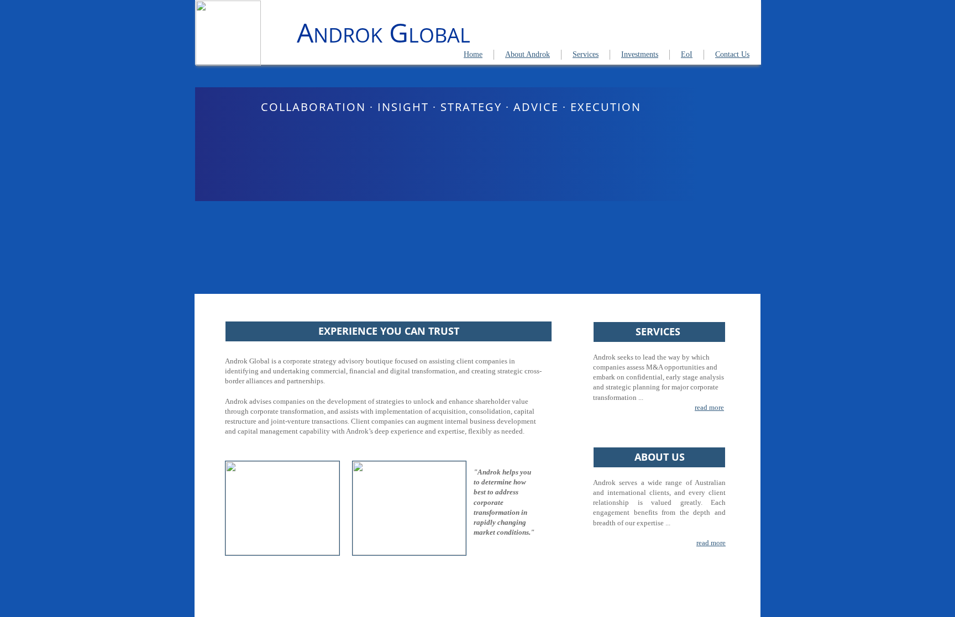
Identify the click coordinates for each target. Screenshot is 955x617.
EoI (686, 54)
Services (586, 54)
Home (473, 54)
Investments (639, 54)
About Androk (527, 54)
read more (709, 407)
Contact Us (732, 54)
